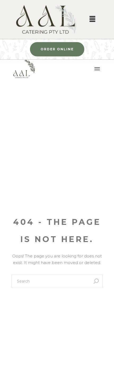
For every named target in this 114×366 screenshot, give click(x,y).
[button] (92, 19)
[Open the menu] (97, 69)
